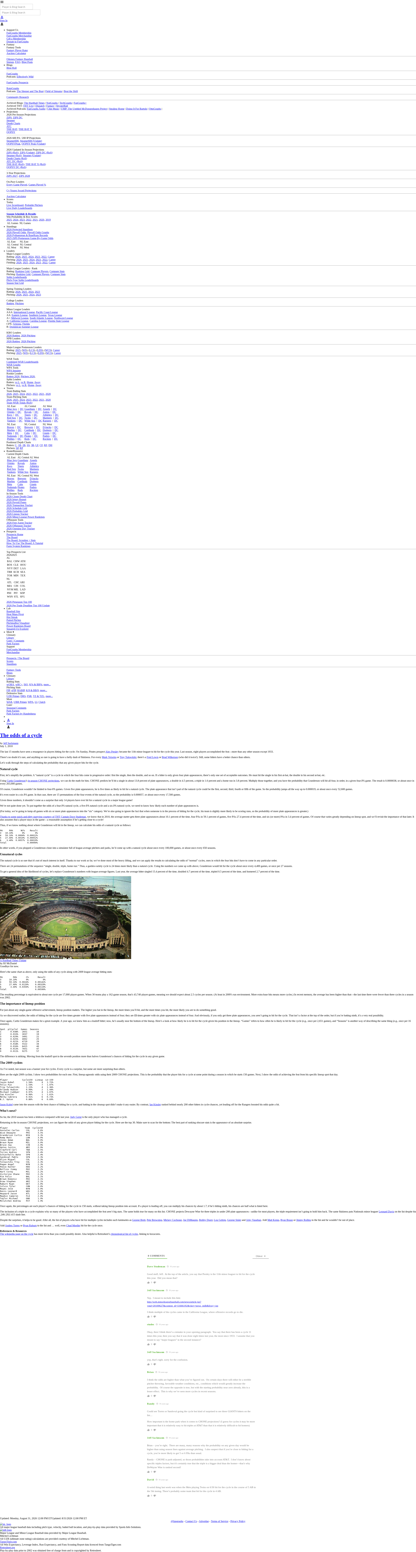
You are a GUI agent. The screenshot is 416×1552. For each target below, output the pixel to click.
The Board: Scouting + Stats (21, 540)
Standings (11, 664)
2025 (9, 219)
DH (50, 445)
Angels (46, 409)
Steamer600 (12, 141)
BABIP (21, 690)
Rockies (47, 439)
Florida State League (58, 321)
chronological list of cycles (124, 1234)
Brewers (28, 427)
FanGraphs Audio (36, 108)
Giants (46, 433)
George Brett (138, 1220)
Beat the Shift (71, 91)
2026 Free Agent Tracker (19, 522)
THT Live (28, 105)
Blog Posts (27, 62)
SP (17, 448)
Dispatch (40, 105)
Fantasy (50, 105)
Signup (10, 62)
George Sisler (234, 1220)
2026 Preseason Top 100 (19, 602)
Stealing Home (116, 108)
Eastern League (20, 315)
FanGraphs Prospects (17, 82)
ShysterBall (62, 105)
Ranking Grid (22, 271)
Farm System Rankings (18, 546)
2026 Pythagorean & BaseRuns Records (27, 235)
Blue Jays (12, 409)
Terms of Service (219, 1521)
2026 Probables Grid (17, 511)
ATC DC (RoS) (14, 161)
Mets (9, 433)
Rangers (47, 420)
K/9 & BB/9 (32, 690)
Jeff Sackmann (10, 743)
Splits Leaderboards (16, 277)
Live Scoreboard (15, 205)
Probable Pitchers (34, 205)
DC (22, 409)
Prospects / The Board (17, 658)
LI (36, 702)
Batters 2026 (13, 376)
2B (24, 445)
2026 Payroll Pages (16, 502)
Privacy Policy (237, 1521)
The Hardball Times (34, 103)
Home (30, 382)
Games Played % (37, 184)
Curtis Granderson (16, 780)
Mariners (47, 417)
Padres (46, 436)
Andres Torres (12, 1225)
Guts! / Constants (15, 640)
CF (41, 445)
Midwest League (19, 318)
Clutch (42, 702)
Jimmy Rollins (303, 1220)
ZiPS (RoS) (12, 152)
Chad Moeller (73, 1225)
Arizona (17, 324)
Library (10, 637)
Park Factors (12, 643)
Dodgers (47, 430)
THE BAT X (25, 129)
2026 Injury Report (16, 499)
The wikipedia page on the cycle (16, 1234)
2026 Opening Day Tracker (20, 528)
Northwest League (63, 318)
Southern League (37, 315)
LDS (39, 350)
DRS (23, 696)
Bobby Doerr (206, 1220)
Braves (10, 427)
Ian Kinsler (155, 1104)
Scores (9, 661)
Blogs (9, 672)
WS (24, 350)
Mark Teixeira (109, 757)
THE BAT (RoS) (15, 164)
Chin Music (53, 108)
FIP (8, 690)
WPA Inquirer (13, 370)
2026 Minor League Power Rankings (25, 517)
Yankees (11, 420)
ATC (9, 126)
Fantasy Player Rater (17, 50)
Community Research (17, 97)
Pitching (19, 303)
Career (51, 256)
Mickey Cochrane (172, 1220)
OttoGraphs (155, 108)
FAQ (17, 62)
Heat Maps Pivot (15, 614)
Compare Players (39, 271)
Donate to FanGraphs (17, 41)
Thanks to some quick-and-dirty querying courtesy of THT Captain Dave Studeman (43, 816)
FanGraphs (12, 73)
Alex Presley (112, 751)
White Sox (29, 420)
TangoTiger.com (8, 1541)
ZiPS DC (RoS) (44, 152)
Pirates (27, 436)
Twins (27, 417)
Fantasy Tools (13, 670)
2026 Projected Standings (19, 229)
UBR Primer (20, 702)
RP (21, 448)
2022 (28, 219)
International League (24, 312)
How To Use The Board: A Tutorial (24, 543)
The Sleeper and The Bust (30, 91)
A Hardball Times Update (13, 960)
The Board (12, 537)
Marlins (11, 430)
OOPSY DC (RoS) (16, 167)
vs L (17, 382)
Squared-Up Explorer (17, 628)
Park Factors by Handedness (21, 713)
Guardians (29, 409)
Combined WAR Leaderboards (22, 361)
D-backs (47, 427)
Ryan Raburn (30, 1225)
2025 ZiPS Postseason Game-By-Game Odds (29, 238)
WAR (9, 702)
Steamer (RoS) (14, 155)
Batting (10, 303)
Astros (46, 412)
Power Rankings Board (18, 626)
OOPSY (10, 132)
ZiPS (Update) (27, 152)
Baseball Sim (13, 611)
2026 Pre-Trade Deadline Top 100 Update (28, 605)
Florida (26, 324)
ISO (26, 684)
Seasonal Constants (16, 707)
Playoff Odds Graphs (38, 232)
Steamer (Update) (32, 155)
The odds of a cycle (21, 735)
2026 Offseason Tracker (18, 525)
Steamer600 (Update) (31, 141)
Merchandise (13, 652)
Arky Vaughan (253, 1220)
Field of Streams (53, 91)
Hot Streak (12, 617)
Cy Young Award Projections (21, 190)
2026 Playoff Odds (16, 232)
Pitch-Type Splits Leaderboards (22, 280)
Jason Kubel (6, 1104)
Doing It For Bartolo (136, 108)
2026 (17, 256)
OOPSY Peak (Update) (34, 143)
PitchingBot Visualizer (18, 623)
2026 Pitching (28, 335)
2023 (22, 219)
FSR (29, 696)
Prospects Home (14, 534)
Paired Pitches (13, 620)
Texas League (55, 315)
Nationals (12, 436)
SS (28, 445)
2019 (48, 219)
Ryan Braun (286, 1220)
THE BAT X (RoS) (36, 164)
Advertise (204, 1521)
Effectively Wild (25, 76)
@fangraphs (177, 1521)
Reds (27, 439)
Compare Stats (57, 271)
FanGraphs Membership (18, 32)
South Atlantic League (41, 318)
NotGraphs (52, 103)
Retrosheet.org (7, 1547)
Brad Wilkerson (170, 757)
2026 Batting (13, 335)
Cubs (27, 433)
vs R (23, 382)
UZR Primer (12, 696)
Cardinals (29, 430)
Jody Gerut (76, 1117)
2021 (35, 219)
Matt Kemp (273, 1220)
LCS (31, 350)
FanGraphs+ (80, 103)
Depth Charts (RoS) (16, 158)
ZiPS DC (18, 117)
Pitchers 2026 (28, 376)
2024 (15, 219)
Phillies (10, 439)
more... (47, 684)
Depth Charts (13, 123)
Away (37, 382)
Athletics (47, 415)
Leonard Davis (386, 1211)
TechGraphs (65, 103)
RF (45, 445)
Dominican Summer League (24, 326)
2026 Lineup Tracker (17, 514)
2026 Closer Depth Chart (19, 496)
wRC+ (18, 684)
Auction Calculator (16, 53)
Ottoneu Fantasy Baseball (19, 59)
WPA (30, 702)
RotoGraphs (12, 88)
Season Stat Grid (15, 283)
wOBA (10, 684)
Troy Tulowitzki (128, 757)
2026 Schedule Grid (16, 508)
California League (19, 321)
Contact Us (191, 1521)
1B (19, 445)
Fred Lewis (152, 757)
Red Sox (11, 417)
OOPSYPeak (13, 143)
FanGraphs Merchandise (19, 35)
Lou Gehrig (220, 1220)
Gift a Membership (16, 38)
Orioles (10, 412)
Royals (28, 412)
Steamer (10, 120)
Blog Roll (11, 68)
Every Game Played (16, 184)
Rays (9, 415)
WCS (48, 350)
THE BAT (11, 129)
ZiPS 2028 (24, 176)
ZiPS (9, 117)
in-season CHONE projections (43, 780)
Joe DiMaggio (190, 1220)
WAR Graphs (13, 364)
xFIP (13, 690)
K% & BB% (35, 684)
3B (32, 445)
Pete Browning (154, 1220)
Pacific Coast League (47, 312)
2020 (41, 219)
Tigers (27, 415)
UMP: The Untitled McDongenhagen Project (84, 108)
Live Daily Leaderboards (19, 208)
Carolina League (38, 321)
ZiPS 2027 (12, 176)
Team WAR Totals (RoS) (19, 402)
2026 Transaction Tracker (19, 505)
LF (36, 445)
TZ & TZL (38, 696)
